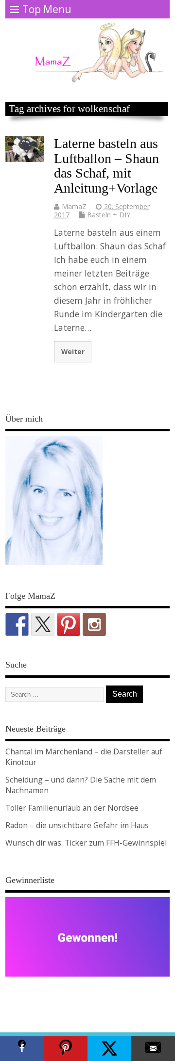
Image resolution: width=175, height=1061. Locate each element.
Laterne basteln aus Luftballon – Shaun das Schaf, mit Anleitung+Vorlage (106, 166)
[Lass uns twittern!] (42, 624)
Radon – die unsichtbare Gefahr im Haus (77, 825)
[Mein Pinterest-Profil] (68, 624)
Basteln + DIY (108, 214)
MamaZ (74, 206)
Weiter (73, 351)
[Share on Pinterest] (66, 1048)
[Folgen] (17, 624)
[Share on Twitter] (109, 1048)
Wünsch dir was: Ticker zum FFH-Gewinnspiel (86, 842)
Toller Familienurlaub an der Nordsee (72, 807)
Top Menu (46, 9)
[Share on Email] (153, 1048)
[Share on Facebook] (22, 1048)
